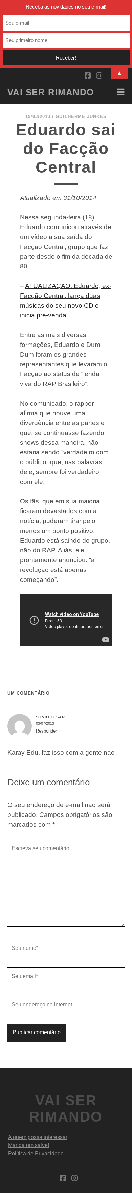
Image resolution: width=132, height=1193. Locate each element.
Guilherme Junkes (81, 116)
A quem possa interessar (37, 1137)
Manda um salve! (28, 1145)
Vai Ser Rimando (50, 92)
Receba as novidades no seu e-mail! (66, 7)
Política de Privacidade (36, 1153)
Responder (46, 731)
